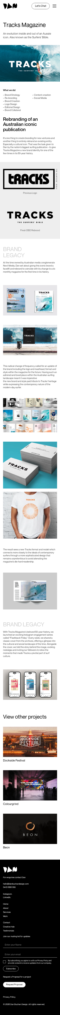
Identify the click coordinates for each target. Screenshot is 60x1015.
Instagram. (7, 894)
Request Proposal (14, 984)
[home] (10, 6)
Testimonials (8, 930)
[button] (54, 6)
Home (5, 904)
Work (5, 916)
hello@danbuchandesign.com (16, 884)
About (5, 908)
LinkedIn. (7, 897)
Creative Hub (8, 926)
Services (7, 912)
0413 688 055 (9, 887)
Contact (6, 922)
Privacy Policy (9, 997)
